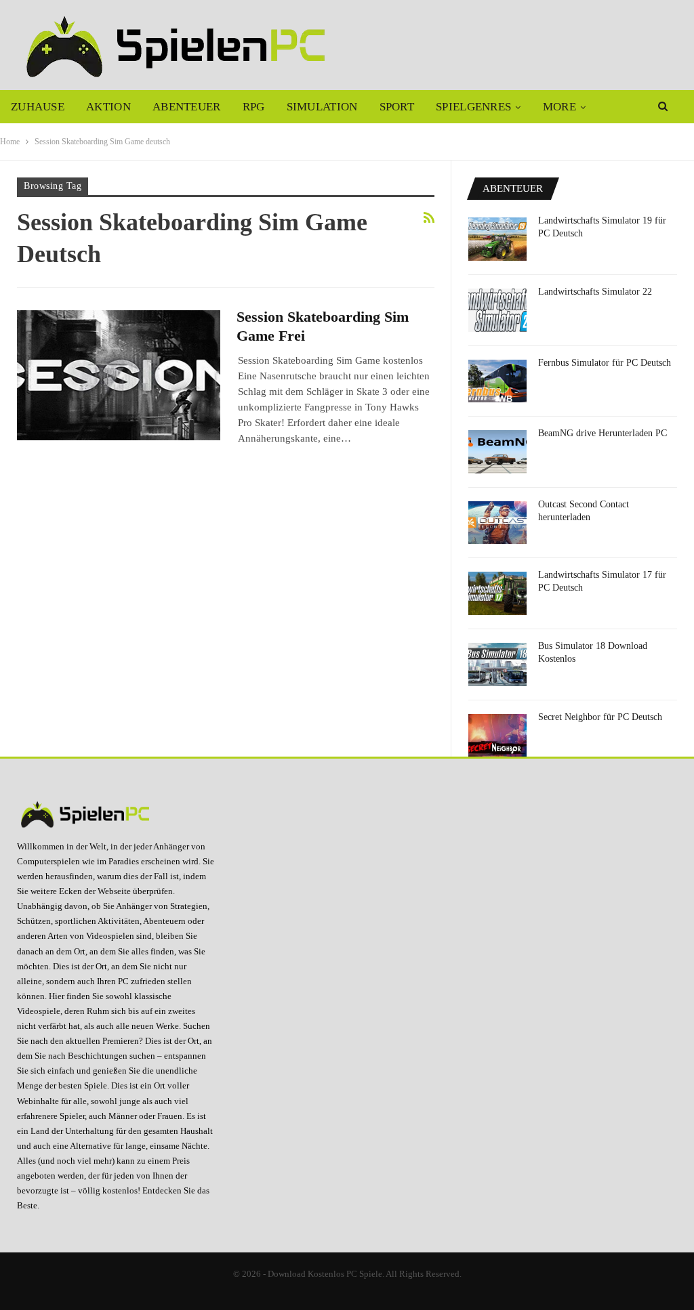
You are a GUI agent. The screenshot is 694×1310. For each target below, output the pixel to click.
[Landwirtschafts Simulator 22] (497, 310)
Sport (397, 106)
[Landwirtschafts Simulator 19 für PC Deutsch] (497, 239)
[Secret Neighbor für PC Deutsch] (497, 735)
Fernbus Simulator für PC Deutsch (604, 363)
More (559, 106)
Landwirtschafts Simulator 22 (595, 292)
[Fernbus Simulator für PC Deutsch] (497, 381)
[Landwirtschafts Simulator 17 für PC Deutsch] (497, 593)
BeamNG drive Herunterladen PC (602, 433)
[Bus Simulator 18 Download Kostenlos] (497, 664)
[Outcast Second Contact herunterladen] (497, 523)
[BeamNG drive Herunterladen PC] (497, 451)
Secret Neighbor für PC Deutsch (600, 717)
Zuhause (37, 106)
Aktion (108, 106)
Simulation (322, 106)
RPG (254, 106)
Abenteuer (186, 106)
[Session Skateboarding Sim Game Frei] (118, 375)
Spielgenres (473, 106)
